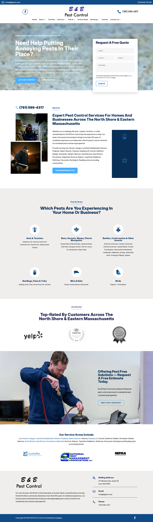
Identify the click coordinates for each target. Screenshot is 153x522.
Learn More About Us (65, 170)
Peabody (64, 438)
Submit (101, 83)
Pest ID (70, 20)
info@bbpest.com (105, 494)
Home (34, 20)
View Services (48, 80)
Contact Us (114, 20)
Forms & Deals (82, 20)
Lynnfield (39, 438)
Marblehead (48, 438)
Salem (71, 438)
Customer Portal (144, 2)
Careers (105, 20)
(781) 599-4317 (104, 505)
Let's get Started (26, 80)
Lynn (20, 438)
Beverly (77, 438)
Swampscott (93, 438)
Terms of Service (107, 78)
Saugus (32, 438)
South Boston (30, 441)
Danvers (57, 438)
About (41, 20)
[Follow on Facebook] (25, 11)
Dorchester (51, 441)
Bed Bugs (94, 20)
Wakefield (60, 441)
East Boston (41, 441)
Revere (26, 438)
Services (60, 20)
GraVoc (59, 518)
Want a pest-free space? (111, 403)
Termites (51, 20)
